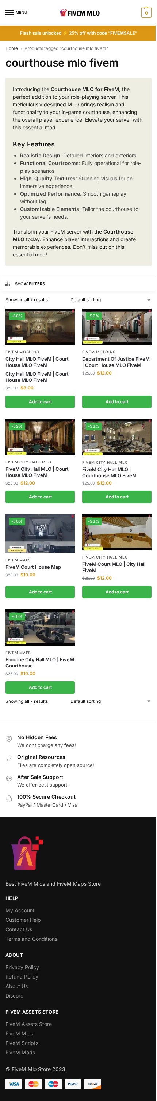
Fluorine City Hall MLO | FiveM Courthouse (39, 663)
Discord (14, 995)
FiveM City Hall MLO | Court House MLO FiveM (37, 472)
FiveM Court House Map (33, 567)
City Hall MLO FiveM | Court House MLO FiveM (37, 362)
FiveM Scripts (21, 1043)
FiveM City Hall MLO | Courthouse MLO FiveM (109, 472)
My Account (20, 910)
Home (11, 48)
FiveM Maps (18, 560)
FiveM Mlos (19, 1033)
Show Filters (30, 283)
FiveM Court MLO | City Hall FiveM (113, 567)
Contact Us (18, 929)
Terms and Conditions (31, 939)
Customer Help (23, 920)
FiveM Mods (20, 1052)
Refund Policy (21, 976)
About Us (16, 986)
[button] (145, 13)
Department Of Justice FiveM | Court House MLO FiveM (116, 362)
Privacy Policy (22, 967)
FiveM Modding (22, 352)
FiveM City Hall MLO (28, 462)
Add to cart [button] (40, 401)
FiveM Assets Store (28, 1024)
